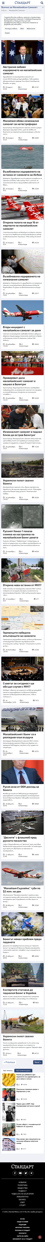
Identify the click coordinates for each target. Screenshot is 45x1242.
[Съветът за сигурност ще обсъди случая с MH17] (22, 669)
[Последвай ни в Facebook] (15, 1173)
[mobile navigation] (3, 3)
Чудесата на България (22, 1194)
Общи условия (22, 1222)
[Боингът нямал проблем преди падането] (22, 924)
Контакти (22, 1233)
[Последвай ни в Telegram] (31, 1173)
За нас (22, 1219)
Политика (22, 1185)
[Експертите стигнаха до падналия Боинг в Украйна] (22, 975)
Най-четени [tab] (8, 1070)
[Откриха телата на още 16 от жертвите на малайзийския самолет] (22, 208)
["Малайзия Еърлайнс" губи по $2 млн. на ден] (22, 873)
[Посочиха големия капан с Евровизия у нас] (8, 1094)
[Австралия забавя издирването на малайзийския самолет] (22, 52)
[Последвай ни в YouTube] (20, 1173)
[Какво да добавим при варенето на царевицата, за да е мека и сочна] (8, 1079)
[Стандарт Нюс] (22, 1168)
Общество (22, 1188)
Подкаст (22, 1191)
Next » (38, 1062)
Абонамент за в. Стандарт (22, 1239)
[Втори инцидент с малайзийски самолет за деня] (22, 312)
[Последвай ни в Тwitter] (26, 1173)
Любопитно (31, 29)
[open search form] (42, 3)
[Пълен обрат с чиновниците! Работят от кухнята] (8, 1129)
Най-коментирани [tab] (23, 1070)
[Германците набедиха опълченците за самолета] (22, 618)
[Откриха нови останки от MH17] (22, 570)
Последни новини (11, 29)
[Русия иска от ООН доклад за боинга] (22, 772)
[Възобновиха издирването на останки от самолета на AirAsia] (22, 157)
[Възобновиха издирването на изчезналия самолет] (22, 262)
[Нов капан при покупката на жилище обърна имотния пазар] (8, 1144)
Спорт (22, 1205)
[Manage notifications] (40, 1237)
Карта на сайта (22, 1236)
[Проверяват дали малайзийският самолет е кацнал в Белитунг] (22, 363)
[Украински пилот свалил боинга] (22, 466)
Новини (4, 10)
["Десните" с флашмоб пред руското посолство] (22, 823)
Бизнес (7, 33)
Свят (22, 29)
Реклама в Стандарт (22, 1230)
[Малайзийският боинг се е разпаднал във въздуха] (22, 719)
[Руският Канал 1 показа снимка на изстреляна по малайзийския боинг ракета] (22, 516)
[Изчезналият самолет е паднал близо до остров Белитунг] (22, 417)
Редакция (22, 1225)
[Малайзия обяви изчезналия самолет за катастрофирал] (22, 106)
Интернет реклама (22, 1227)
